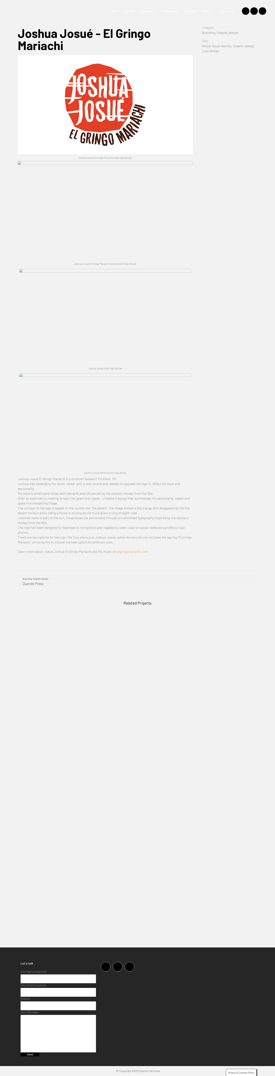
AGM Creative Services (146, 1071)
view (44, 643)
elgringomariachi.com (132, 551)
